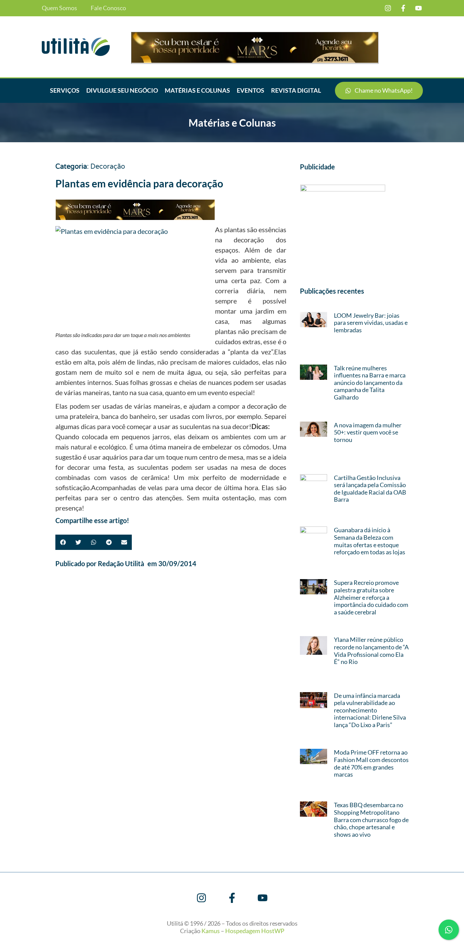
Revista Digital (296, 90)
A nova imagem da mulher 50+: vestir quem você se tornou (367, 432)
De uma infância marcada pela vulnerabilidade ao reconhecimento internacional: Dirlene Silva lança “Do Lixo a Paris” (370, 710)
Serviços (64, 90)
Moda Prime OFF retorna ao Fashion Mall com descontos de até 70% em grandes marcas (371, 763)
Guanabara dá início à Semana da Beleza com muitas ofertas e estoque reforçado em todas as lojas (369, 541)
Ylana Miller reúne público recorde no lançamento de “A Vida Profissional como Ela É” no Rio (371, 650)
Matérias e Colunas (197, 90)
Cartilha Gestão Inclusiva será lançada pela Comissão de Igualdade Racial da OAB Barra (370, 488)
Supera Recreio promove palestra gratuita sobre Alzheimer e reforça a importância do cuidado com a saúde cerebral (371, 597)
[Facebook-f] (403, 8)
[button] (63, 542)
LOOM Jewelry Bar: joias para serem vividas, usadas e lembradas (371, 323)
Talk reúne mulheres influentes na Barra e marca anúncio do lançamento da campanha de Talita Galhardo (370, 382)
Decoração (107, 167)
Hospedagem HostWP (254, 930)
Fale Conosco (108, 8)
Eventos (250, 90)
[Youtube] (418, 8)
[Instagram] (388, 8)
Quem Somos (59, 8)
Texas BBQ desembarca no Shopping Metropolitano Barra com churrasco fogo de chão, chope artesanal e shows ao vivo (371, 819)
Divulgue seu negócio (122, 90)
